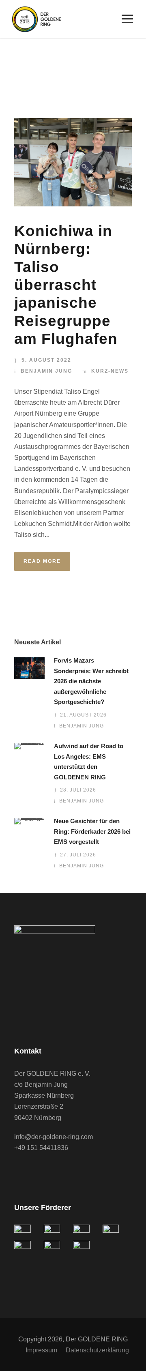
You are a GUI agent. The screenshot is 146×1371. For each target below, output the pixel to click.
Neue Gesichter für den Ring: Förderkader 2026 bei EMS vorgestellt (92, 831)
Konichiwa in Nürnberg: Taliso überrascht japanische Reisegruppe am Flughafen (66, 285)
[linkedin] (34, 1170)
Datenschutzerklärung (97, 1350)
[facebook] (18, 1170)
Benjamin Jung (46, 371)
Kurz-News (110, 371)
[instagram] (51, 1170)
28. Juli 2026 (78, 790)
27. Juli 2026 (78, 855)
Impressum (41, 1350)
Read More (42, 561)
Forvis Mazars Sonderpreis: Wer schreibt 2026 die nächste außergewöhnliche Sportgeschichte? (91, 681)
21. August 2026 (83, 715)
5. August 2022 (46, 360)
